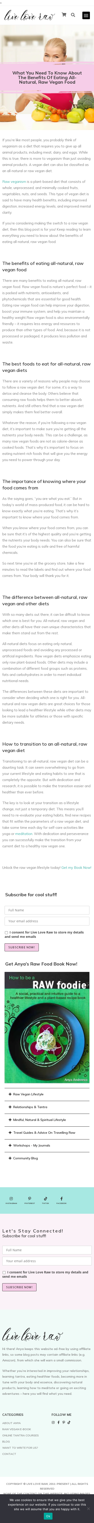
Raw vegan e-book (16, 1429)
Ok (48, 1516)
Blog (6, 1441)
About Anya (11, 1423)
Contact (9, 1454)
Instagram (11, 1203)
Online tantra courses (20, 1435)
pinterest (29, 1203)
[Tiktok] (68, 1422)
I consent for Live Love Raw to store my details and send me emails (44, 934)
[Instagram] (53, 1422)
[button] (86, 15)
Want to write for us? (20, 1447)
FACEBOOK (61, 1203)
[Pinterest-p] (63, 1422)
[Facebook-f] (58, 1422)
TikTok (45, 1203)
